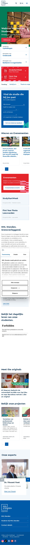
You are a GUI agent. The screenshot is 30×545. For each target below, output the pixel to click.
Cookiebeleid (20, 535)
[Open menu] (27, 3)
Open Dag (13, 76)
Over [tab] (24, 254)
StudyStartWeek (15, 70)
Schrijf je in (13, 84)
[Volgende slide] (6, 169)
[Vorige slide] (3, 169)
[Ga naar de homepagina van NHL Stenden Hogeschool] (4, 3)
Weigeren (15, 293)
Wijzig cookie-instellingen (8, 535)
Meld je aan (6, 40)
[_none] (18, 104)
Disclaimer (5, 536)
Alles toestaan (15, 282)
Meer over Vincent (10, 491)
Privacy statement (14, 536)
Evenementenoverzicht (12, 187)
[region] (15, 385)
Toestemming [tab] (6, 254)
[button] (15, 385)
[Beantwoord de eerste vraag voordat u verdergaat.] (10, 110)
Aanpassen (14, 288)
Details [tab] (16, 254)
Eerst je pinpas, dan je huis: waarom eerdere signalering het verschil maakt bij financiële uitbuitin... (10, 152)
